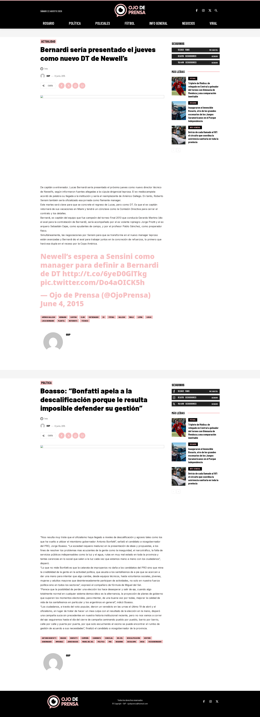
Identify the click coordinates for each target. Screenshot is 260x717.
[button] (216, 10)
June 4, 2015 (62, 303)
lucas (149, 317)
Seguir (215, 56)
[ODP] (43, 76)
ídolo (131, 317)
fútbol (111, 317)
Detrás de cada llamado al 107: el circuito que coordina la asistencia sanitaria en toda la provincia (203, 137)
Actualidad (48, 41)
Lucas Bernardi (48, 321)
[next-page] (178, 150)
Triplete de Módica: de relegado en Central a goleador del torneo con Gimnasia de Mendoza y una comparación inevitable (203, 90)
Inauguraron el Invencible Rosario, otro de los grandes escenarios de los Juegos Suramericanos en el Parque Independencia (202, 114)
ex (103, 317)
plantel (61, 321)
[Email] (82, 86)
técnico (85, 321)
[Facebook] (196, 10)
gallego (122, 317)
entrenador (93, 317)
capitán (73, 317)
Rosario (193, 103)
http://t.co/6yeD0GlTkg (104, 273)
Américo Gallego (48, 317)
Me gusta (213, 50)
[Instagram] (203, 10)
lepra (140, 317)
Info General (195, 127)
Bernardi (62, 317)
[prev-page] (173, 150)
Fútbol (193, 78)
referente (73, 321)
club (83, 317)
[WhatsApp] (75, 86)
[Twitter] (209, 10)
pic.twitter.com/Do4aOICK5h (92, 282)
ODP (48, 76)
